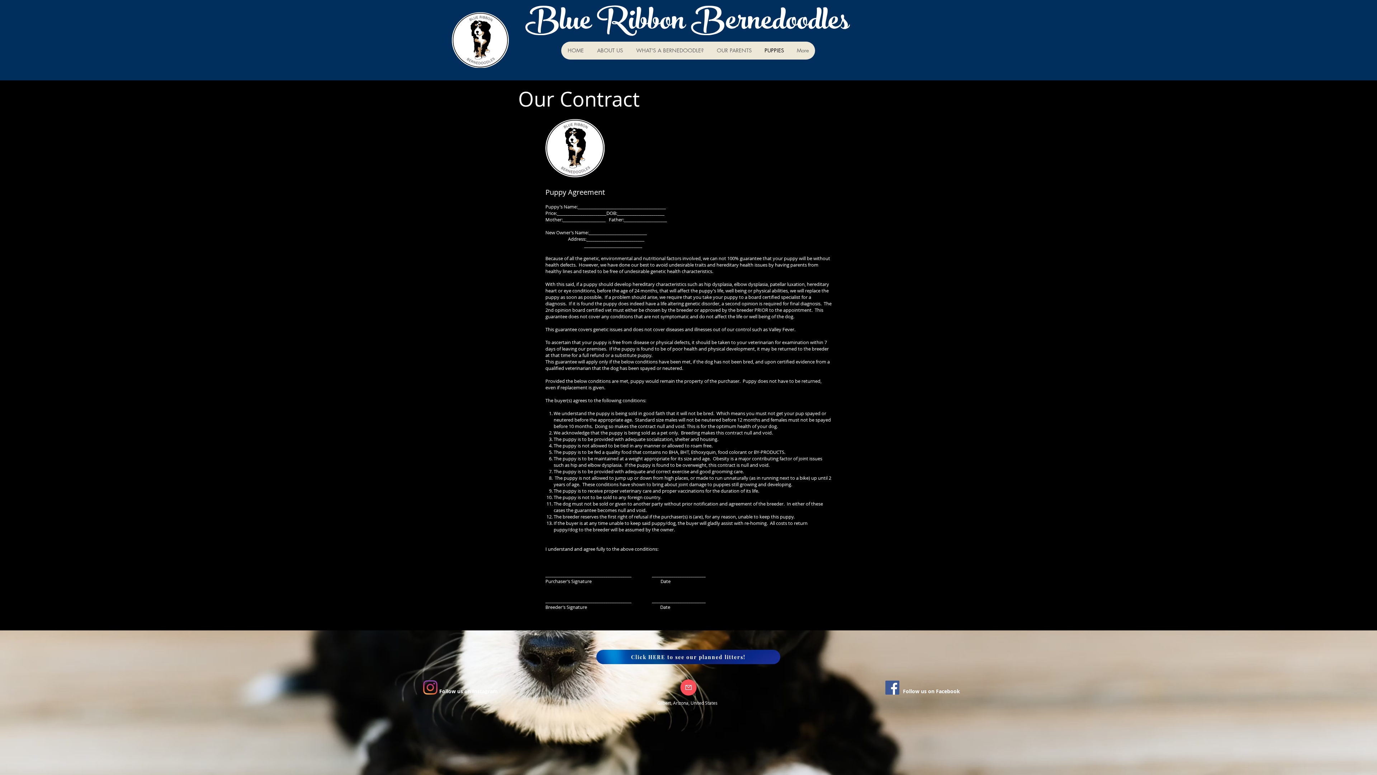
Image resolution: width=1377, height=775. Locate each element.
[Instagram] (430, 687)
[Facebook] (892, 688)
